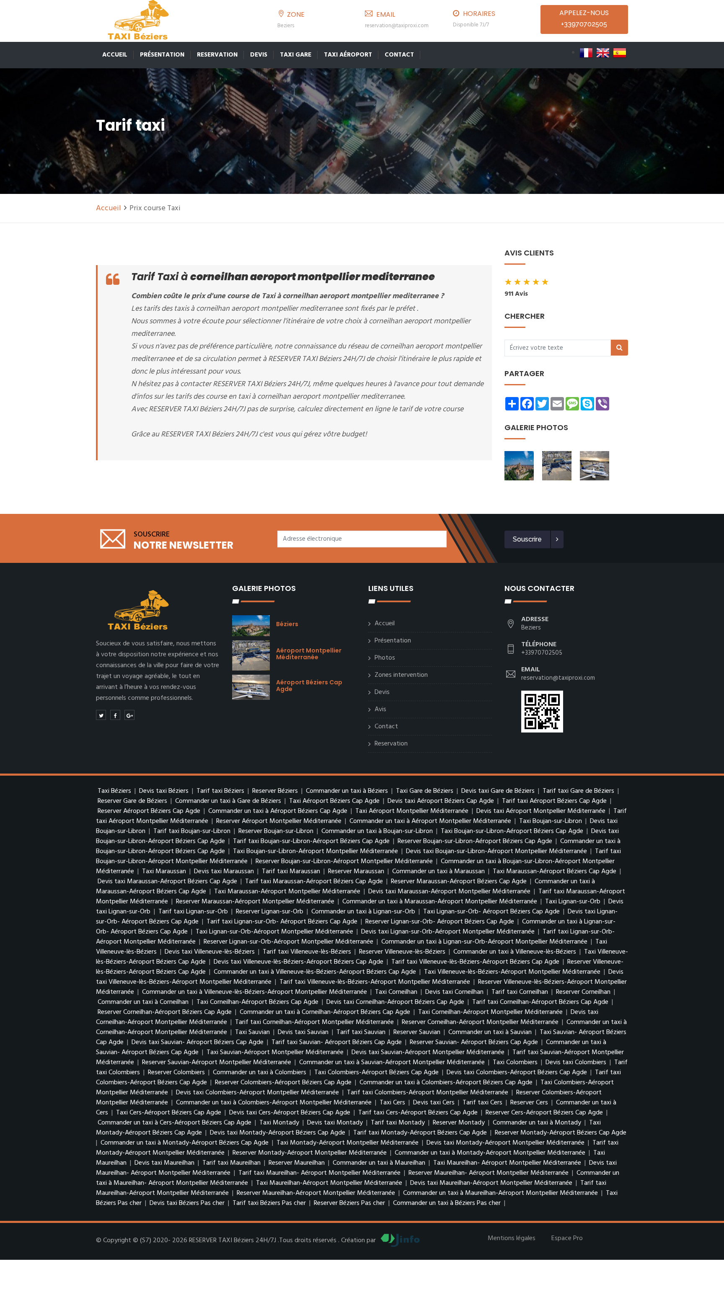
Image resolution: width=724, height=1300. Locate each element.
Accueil (114, 55)
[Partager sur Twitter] (101, 715)
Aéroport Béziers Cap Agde (309, 685)
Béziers (287, 624)
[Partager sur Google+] (129, 715)
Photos (385, 658)
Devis (258, 55)
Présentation (162, 55)
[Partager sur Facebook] (115, 715)
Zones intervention (401, 675)
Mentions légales (511, 1238)
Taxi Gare (295, 55)
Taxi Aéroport (348, 55)
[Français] (586, 52)
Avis (380, 709)
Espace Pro (567, 1238)
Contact (399, 55)
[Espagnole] (619, 52)
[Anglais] (603, 52)
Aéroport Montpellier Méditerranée (308, 653)
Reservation (217, 55)
